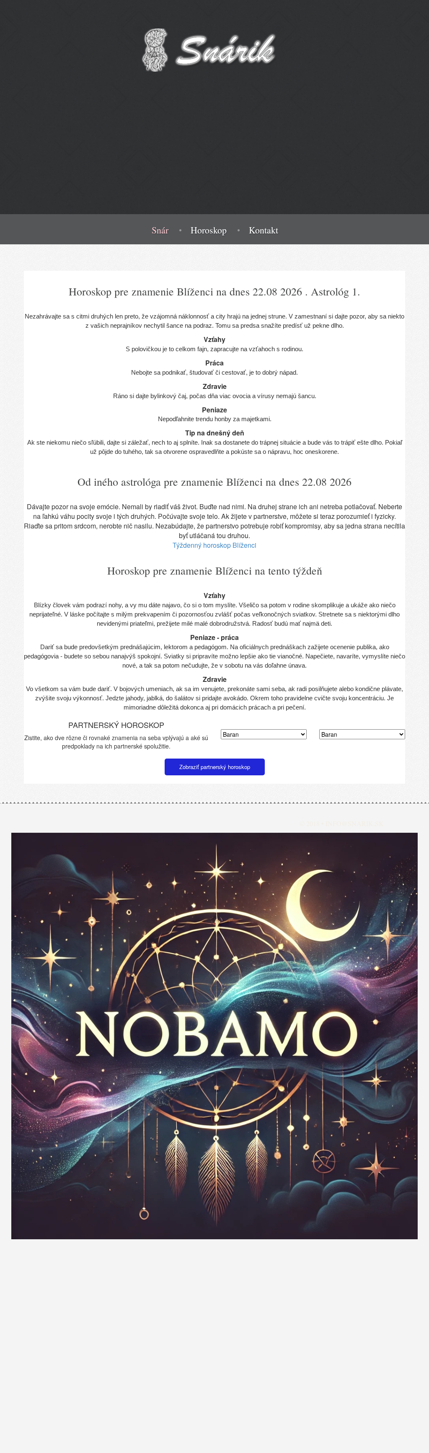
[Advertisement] (214, 155)
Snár (160, 230)
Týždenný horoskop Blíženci (214, 545)
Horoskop (209, 230)
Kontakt (263, 230)
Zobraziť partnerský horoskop (214, 767)
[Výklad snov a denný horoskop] (214, 1036)
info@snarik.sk (355, 823)
